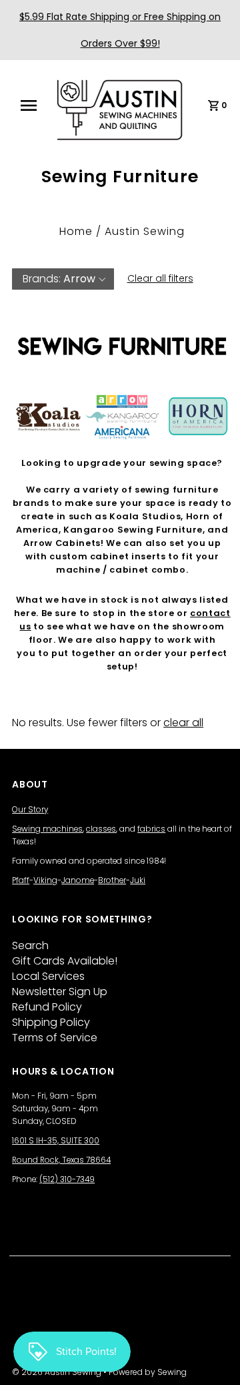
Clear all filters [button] (160, 278)
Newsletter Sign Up (59, 991)
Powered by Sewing (148, 1372)
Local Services (48, 976)
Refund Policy (47, 1007)
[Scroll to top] (213, 1358)
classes (101, 829)
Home (76, 231)
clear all (183, 722)
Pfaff (20, 880)
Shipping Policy (51, 1022)
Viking (45, 880)
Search (30, 945)
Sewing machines (47, 829)
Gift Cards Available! (64, 960)
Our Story (30, 809)
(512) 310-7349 (67, 1179)
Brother (112, 880)
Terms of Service (54, 1037)
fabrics (151, 829)
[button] (63, 279)
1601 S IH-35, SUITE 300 (55, 1140)
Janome (77, 880)
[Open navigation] (33, 105)
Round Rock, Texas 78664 (61, 1160)
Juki (137, 880)
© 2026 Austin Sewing (57, 1372)
